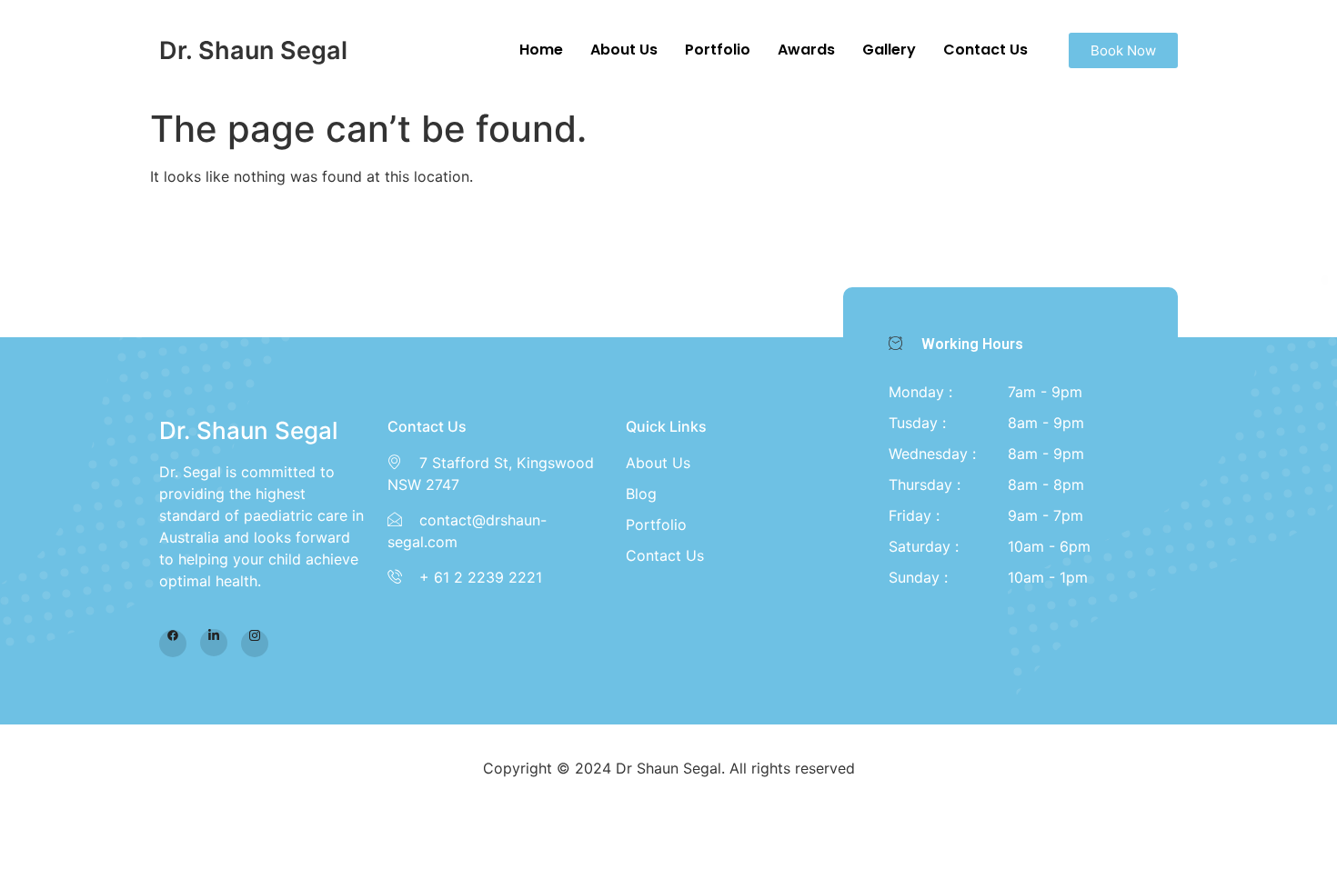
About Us (624, 49)
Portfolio (717, 49)
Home (541, 49)
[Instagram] (254, 643)
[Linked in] (213, 642)
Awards (806, 49)
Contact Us (985, 49)
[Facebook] (172, 643)
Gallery (889, 49)
